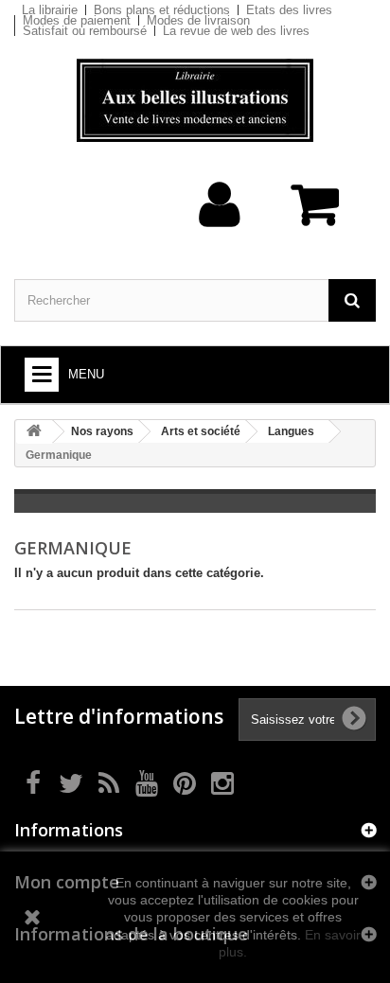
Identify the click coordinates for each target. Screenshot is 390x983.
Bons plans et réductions (162, 10)
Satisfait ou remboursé (85, 31)
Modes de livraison (198, 20)
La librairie (50, 10)
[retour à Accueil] (34, 432)
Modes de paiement (77, 20)
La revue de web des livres (236, 31)
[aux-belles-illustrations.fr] (195, 100)
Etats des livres (289, 10)
